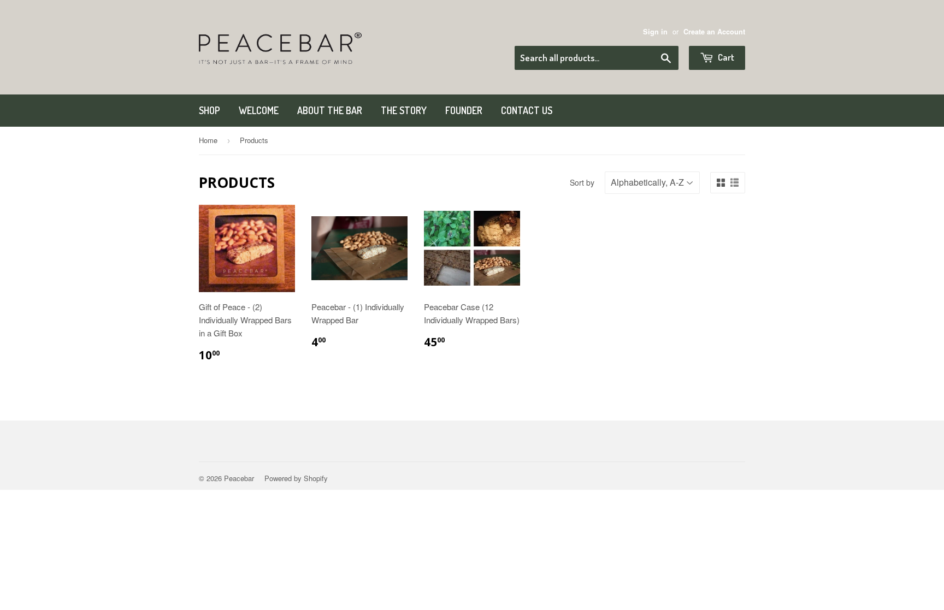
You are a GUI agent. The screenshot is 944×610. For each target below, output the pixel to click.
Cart (725, 57)
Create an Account (714, 32)
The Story (404, 110)
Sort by (582, 182)
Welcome (259, 110)
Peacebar (239, 478)
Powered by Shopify (296, 478)
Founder (463, 110)
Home (208, 140)
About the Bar (329, 110)
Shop (209, 110)
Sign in (655, 32)
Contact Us (526, 110)
